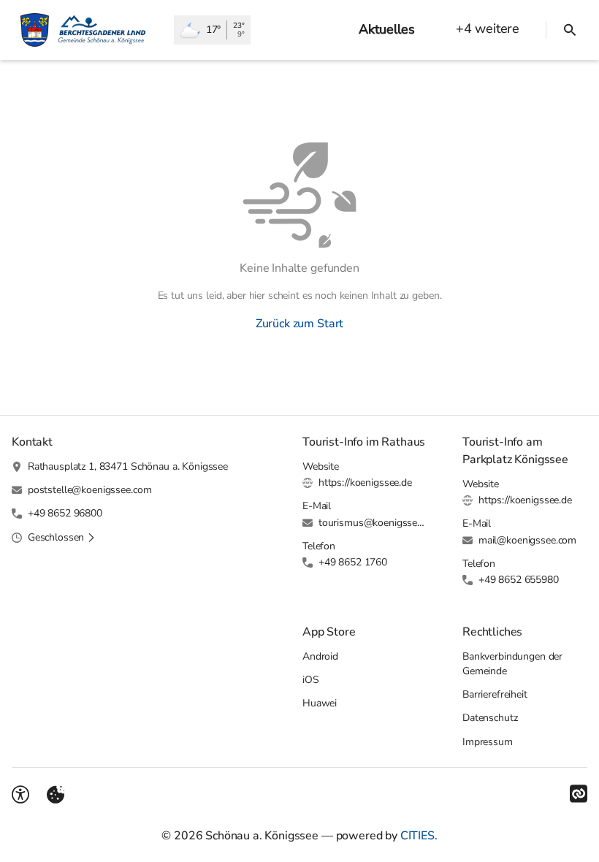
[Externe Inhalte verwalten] (55, 795)
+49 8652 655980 (518, 580)
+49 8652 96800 (65, 513)
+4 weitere (487, 28)
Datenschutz (489, 718)
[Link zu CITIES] (578, 794)
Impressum (487, 742)
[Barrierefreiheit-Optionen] (20, 795)
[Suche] (569, 30)
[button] (62, 537)
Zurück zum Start (299, 324)
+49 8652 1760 (352, 562)
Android (320, 656)
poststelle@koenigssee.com (90, 490)
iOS (310, 680)
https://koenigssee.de (365, 482)
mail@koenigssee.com (527, 540)
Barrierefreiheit (494, 694)
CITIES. (419, 836)
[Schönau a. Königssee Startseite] (87, 30)
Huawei (319, 703)
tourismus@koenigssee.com (372, 523)
